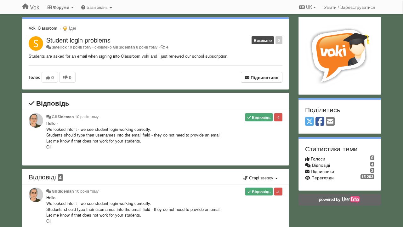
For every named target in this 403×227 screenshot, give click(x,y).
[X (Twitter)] (309, 121)
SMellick (59, 47)
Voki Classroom (43, 28)
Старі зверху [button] (261, 178)
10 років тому (87, 116)
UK (309, 7)
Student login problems (78, 39)
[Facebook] (319, 121)
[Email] (330, 121)
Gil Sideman (124, 47)
